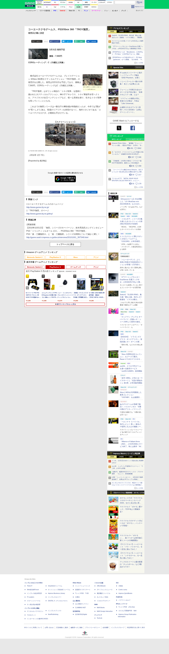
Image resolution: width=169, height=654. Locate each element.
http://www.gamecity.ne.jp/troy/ (39, 214)
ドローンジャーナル (33, 601)
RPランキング (116, 139)
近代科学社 (76, 611)
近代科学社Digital (81, 614)
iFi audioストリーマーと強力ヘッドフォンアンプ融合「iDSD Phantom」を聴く (131, 75)
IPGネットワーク (121, 604)
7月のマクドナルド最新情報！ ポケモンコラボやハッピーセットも (128, 493)
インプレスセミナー (54, 597)
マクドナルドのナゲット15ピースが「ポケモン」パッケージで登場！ (131, 523)
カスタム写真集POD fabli (127, 611)
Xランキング (118, 136)
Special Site (118, 67)
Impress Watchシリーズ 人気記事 (126, 453)
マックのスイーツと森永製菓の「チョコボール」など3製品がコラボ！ (131, 564)
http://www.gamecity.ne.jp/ (37, 207)
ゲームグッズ (75, 267)
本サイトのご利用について (33, 627)
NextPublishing (53, 614)
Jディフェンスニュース (104, 589)
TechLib (99, 618)
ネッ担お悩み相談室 (33, 604)
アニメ (96, 257)
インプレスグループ (117, 627)
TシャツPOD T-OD (82, 593)
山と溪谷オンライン (82, 604)
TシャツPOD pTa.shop (127, 607)
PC (79, 11)
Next (103, 288)
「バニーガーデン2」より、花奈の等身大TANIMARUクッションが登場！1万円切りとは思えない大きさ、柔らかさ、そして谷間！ (131, 264)
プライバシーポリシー (92, 627)
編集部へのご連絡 (77, 627)
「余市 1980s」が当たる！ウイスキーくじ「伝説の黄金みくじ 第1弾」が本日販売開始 (131, 380)
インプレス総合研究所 (34, 593)
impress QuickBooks (125, 593)
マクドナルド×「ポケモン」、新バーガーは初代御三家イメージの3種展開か (131, 537)
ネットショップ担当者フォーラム (59, 589)
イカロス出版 (98, 583)
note (81, 41)
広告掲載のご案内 (62, 627)
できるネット (31, 615)
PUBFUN (119, 597)
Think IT (29, 586)
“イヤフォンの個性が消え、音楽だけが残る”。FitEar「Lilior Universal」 (130, 100)
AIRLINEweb (101, 586)
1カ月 (140, 31)
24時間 (121, 31)
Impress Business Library (56, 593)
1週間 (131, 31)
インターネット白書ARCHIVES (37, 619)
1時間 (112, 31)
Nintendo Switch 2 (34, 257)
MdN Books (101, 607)
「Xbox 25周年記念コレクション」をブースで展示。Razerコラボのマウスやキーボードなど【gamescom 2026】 (131, 359)
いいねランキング (135, 139)
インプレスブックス (54, 611)
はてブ (69, 41)
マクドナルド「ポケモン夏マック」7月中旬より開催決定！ (131, 509)
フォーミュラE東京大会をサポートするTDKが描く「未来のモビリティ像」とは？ (131, 92)
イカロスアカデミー (103, 601)
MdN (96, 604)
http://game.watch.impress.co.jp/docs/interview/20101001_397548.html (57, 237)
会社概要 (106, 627)
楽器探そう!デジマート (82, 589)
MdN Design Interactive (105, 611)
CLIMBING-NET (80, 607)
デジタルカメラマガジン (35, 611)
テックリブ (98, 615)
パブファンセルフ (124, 600)
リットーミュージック (82, 586)
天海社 (121, 586)
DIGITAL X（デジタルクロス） (58, 601)
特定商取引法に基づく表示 (136, 627)
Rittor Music (77, 583)
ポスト (38, 41)
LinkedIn (93, 41)
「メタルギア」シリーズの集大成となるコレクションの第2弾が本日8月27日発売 (131, 221)
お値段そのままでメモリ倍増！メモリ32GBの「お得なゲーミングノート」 (131, 109)
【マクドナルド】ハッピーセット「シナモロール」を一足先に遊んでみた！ (131, 555)
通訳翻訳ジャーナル (103, 593)
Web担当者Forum (33, 589)
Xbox (75, 257)
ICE (117, 583)
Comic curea (123, 589)
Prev (28, 288)
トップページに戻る (65, 244)
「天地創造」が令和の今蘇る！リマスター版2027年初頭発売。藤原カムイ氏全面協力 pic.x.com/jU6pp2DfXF (127, 163)
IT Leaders (30, 597)
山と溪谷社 (76, 601)
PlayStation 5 (55, 257)
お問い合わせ (49, 627)
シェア (56, 41)
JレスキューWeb (102, 597)
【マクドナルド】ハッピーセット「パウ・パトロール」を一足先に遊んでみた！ (131, 546)
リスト (46, 41)
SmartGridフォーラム (55, 586)
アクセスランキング (121, 28)
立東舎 (77, 597)
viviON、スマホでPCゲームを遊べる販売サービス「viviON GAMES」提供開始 (131, 368)
